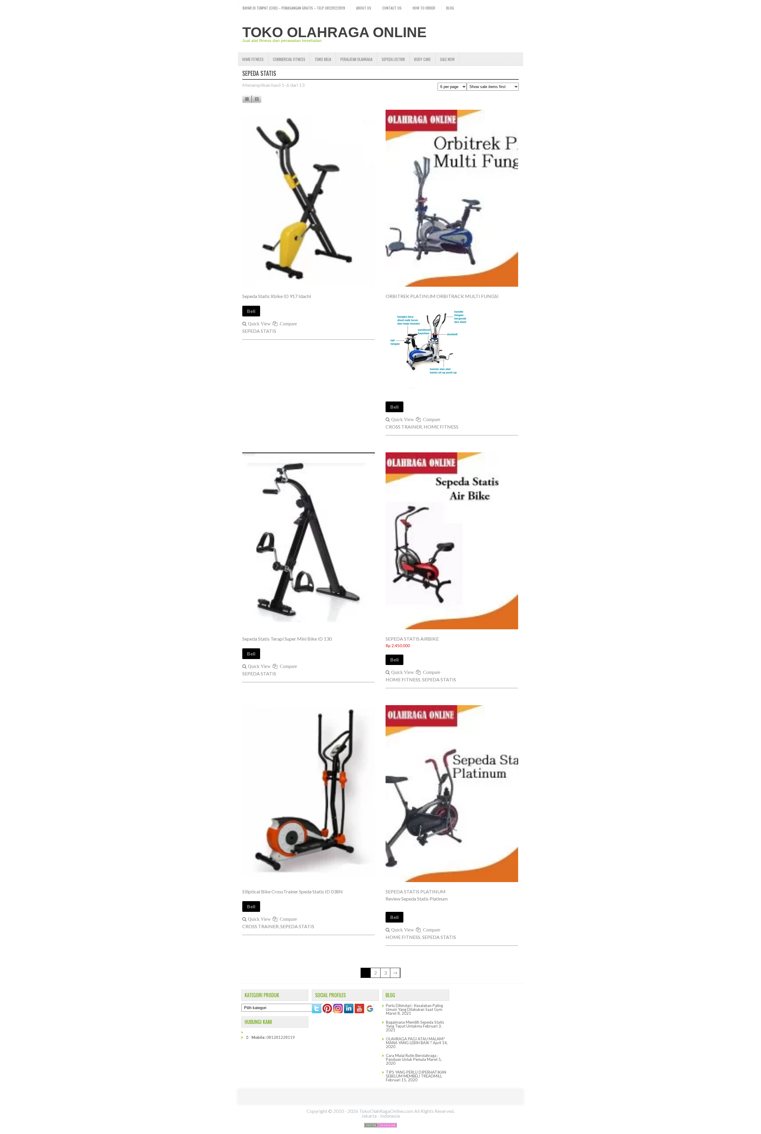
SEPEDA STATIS (259, 331)
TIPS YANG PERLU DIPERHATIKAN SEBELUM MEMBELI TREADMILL (416, 1074)
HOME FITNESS (253, 59)
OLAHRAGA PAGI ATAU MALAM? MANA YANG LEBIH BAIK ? (415, 1040)
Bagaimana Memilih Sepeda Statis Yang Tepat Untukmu (415, 1024)
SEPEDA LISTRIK (393, 59)
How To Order (424, 7)
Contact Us (392, 7)
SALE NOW (447, 59)
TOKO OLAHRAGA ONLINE (334, 32)
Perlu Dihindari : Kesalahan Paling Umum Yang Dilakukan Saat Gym (414, 1007)
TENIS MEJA (323, 59)
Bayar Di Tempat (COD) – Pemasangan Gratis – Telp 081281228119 (294, 7)
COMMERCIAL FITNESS (289, 59)
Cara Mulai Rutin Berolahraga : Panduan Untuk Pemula (412, 1057)
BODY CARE (422, 59)
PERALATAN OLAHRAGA (356, 59)
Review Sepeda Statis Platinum (417, 898)
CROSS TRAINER (404, 426)
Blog (450, 7)
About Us (363, 7)
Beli (251, 311)
